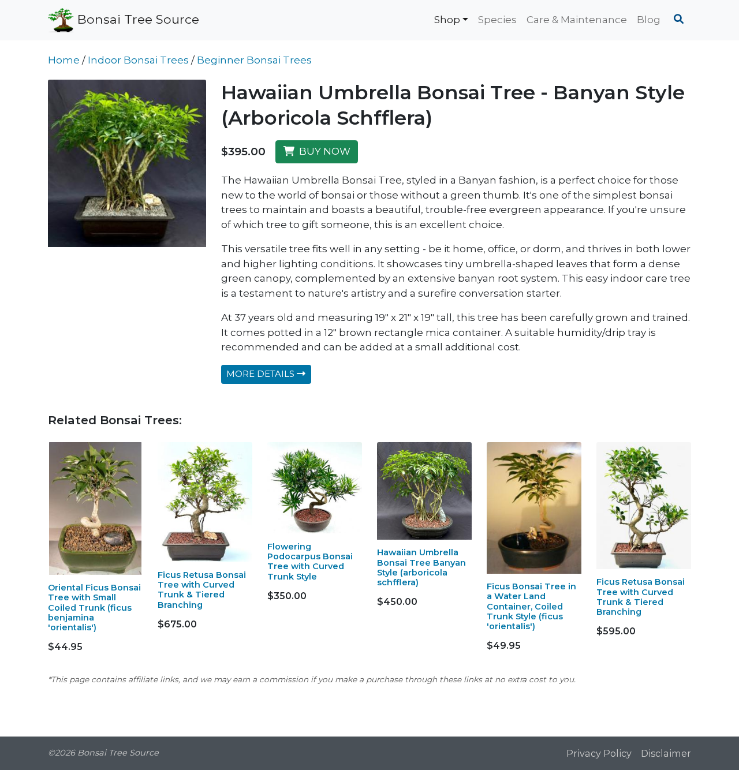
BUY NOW (322, 151)
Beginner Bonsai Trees (254, 60)
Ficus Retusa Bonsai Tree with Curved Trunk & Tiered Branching (202, 590)
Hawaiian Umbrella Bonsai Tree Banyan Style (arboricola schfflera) (421, 567)
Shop (447, 19)
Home (64, 60)
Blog (648, 19)
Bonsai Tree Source (136, 18)
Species (497, 19)
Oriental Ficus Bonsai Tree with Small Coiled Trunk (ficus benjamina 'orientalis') (94, 607)
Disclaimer (666, 753)
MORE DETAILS (261, 374)
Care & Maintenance (577, 19)
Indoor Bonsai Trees (138, 60)
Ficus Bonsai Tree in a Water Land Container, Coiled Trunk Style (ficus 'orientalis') (531, 606)
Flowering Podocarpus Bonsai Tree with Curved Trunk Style (310, 561)
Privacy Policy (599, 753)
